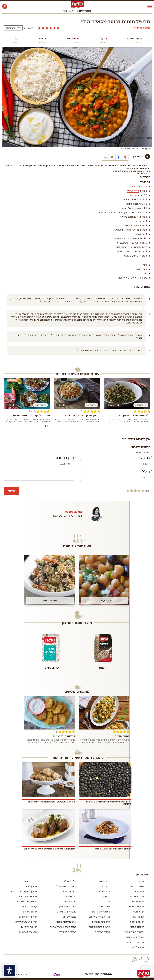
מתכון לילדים (137, 947)
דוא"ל (146, 471)
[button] (4, 6)
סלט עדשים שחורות (27, 901)
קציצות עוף (138, 916)
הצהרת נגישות (137, 886)
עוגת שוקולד (137, 911)
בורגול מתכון (30, 881)
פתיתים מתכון (69, 891)
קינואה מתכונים (29, 926)
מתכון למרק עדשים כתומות (23, 891)
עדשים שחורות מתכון (133, 932)
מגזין (141, 881)
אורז (108, 901)
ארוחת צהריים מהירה (99, 916)
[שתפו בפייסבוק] (118, 157)
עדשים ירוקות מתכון (66, 921)
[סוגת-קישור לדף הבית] (77, 4)
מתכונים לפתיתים (67, 932)
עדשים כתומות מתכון (99, 926)
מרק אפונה (104, 881)
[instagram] (134, 959)
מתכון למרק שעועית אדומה (63, 926)
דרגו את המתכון (13, 28)
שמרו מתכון (138, 156)
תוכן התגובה (65, 457)
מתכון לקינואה (69, 916)
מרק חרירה (105, 886)
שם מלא (144, 457)
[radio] (143, 490)
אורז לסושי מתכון (67, 906)
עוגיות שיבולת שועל (66, 886)
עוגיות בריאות (137, 921)
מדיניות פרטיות (136, 896)
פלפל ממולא (70, 881)
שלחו (11, 491)
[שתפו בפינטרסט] (125, 157)
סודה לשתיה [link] (133, 190)
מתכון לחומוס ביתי (27, 916)
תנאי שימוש (138, 901)
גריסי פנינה (104, 906)
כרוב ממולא (104, 891)
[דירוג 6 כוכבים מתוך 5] (49, 28)
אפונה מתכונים (102, 932)
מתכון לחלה (70, 901)
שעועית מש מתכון (135, 937)
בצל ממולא (70, 896)
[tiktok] (147, 959)
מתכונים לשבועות (28, 932)
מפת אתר (139, 891)
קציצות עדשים (29, 906)
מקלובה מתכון (30, 911)
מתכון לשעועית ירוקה (26, 921)
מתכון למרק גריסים (100, 911)
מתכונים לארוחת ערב (26, 896)
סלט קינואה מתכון (101, 921)
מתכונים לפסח (136, 906)
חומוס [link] (133, 186)
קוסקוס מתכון (137, 926)
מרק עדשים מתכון (135, 942)
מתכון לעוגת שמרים (66, 911)
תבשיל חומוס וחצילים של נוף (124, 171)
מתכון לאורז (31, 886)
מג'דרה (106, 896)
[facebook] (140, 959)
